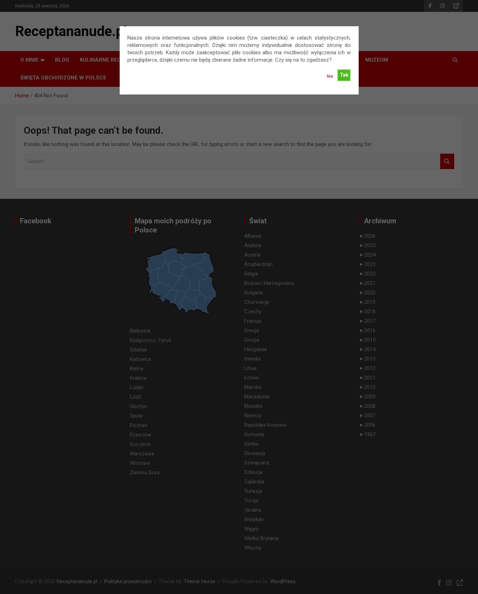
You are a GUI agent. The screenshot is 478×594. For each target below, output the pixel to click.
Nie (330, 76)
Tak (344, 75)
